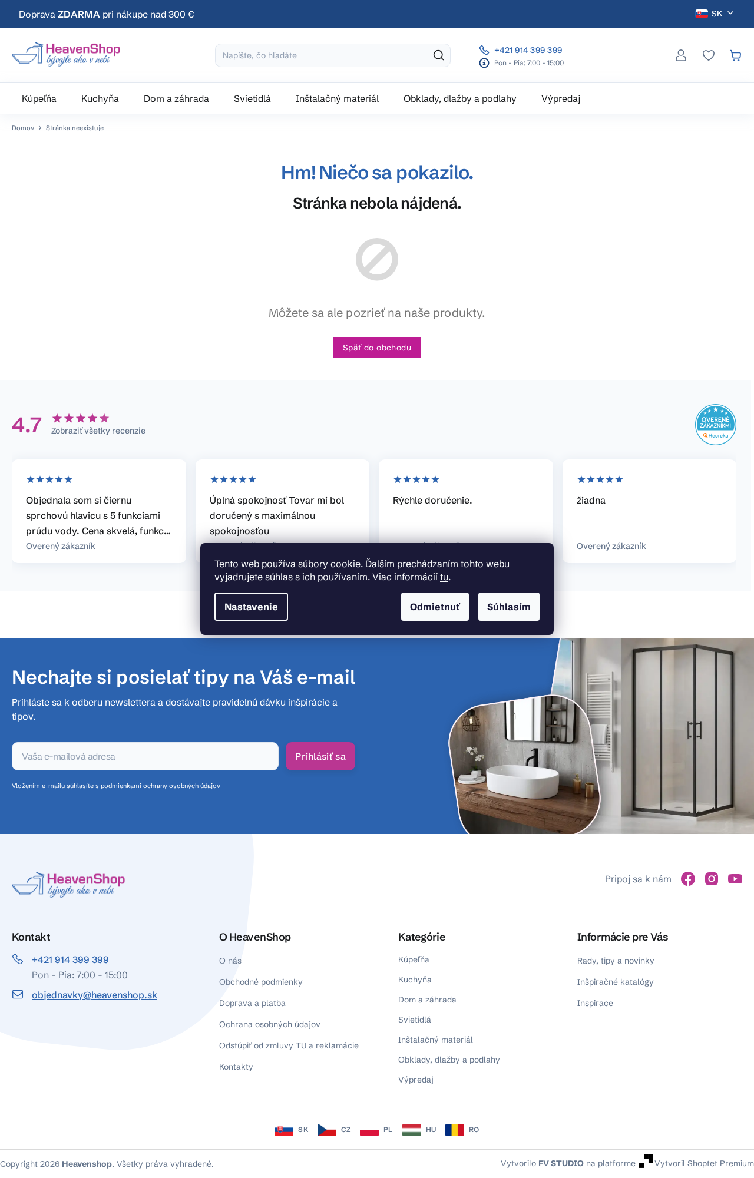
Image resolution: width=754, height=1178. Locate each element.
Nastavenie (251, 607)
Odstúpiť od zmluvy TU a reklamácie (289, 1045)
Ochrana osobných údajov (269, 1024)
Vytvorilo (542, 1162)
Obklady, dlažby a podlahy (449, 1059)
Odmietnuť (435, 607)
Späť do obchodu (377, 347)
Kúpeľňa (413, 959)
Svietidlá (414, 1019)
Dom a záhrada (427, 999)
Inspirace (595, 1003)
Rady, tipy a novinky (615, 960)
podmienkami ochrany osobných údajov (160, 786)
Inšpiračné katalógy (615, 982)
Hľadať (439, 55)
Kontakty (236, 1066)
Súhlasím (509, 607)
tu (444, 577)
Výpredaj (416, 1079)
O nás (230, 960)
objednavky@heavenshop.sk (94, 995)
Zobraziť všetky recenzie (98, 430)
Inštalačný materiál (435, 1039)
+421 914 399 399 (528, 50)
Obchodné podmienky (261, 982)
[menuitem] (39, 98)
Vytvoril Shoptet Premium (704, 1162)
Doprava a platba (252, 1003)
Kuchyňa (415, 979)
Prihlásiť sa (320, 756)
